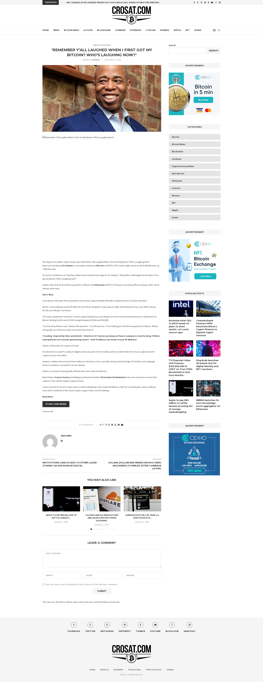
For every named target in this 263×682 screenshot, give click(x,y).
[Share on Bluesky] (119, 424)
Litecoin (150, 30)
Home (45, 30)
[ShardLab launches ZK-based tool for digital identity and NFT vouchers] (208, 348)
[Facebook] (194, 2)
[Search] (219, 30)
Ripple (177, 30)
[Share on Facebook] (106, 424)
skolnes (96, 59)
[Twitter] (198, 2)
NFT (188, 30)
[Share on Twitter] (109, 424)
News (56, 30)
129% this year (49, 269)
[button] (61, 2)
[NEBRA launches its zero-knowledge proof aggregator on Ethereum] (208, 388)
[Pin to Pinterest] (112, 424)
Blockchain (103, 30)
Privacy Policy (134, 669)
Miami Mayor (48, 377)
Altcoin (88, 30)
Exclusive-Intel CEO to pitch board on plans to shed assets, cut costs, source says (180, 326)
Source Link (47, 411)
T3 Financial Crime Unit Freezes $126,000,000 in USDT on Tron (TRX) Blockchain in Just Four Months (180, 368)
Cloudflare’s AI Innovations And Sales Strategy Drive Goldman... (101, 518)
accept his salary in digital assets (71, 351)
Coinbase (120, 30)
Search (172, 45)
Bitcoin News (71, 30)
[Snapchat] (220, 2)
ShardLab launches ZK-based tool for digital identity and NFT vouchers (207, 365)
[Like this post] (103, 424)
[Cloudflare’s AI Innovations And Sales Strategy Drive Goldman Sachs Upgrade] (102, 498)
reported (142, 300)
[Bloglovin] (216, 2)
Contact (169, 669)
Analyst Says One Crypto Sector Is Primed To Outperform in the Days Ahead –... (111, 2)
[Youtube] (212, 2)
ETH (115, 284)
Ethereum (135, 30)
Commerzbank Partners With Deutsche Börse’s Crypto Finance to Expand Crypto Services (206, 328)
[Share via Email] (122, 424)
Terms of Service (153, 669)
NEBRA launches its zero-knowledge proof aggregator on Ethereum (208, 405)
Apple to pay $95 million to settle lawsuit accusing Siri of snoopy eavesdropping (181, 406)
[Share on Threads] (115, 424)
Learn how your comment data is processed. (99, 602)
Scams (197, 30)
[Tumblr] (208, 2)
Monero (164, 30)
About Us (104, 669)
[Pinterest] (205, 2)
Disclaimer (118, 669)
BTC (116, 265)
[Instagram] (201, 2)
